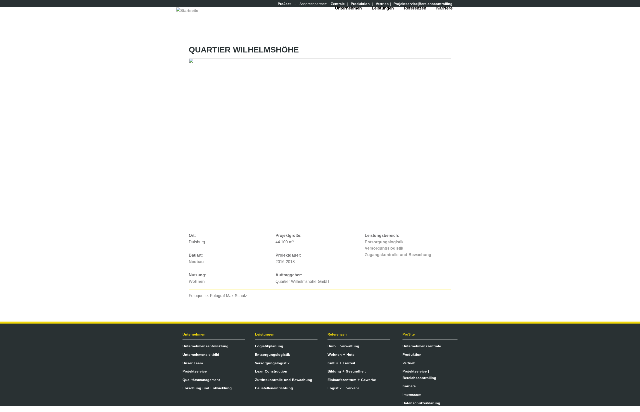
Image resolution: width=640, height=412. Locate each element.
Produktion (412, 355)
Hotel (351, 355)
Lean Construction (271, 371)
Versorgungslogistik (384, 248)
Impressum (411, 395)
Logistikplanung (269, 346)
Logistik (335, 388)
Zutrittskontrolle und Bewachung (283, 380)
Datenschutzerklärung (421, 403)
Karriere (444, 8)
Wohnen (197, 281)
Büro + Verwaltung (343, 346)
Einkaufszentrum (342, 380)
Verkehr (352, 388)
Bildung (334, 371)
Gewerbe (368, 380)
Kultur (333, 363)
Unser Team (192, 363)
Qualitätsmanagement (201, 380)
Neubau (196, 262)
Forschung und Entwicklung (207, 388)
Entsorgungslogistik (384, 242)
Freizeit (349, 363)
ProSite (408, 334)
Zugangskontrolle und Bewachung (398, 255)
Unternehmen (348, 8)
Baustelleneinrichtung (274, 388)
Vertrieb (409, 363)
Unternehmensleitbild (200, 355)
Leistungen (383, 8)
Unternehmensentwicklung (205, 346)
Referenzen (415, 8)
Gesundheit (356, 371)
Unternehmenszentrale (421, 346)
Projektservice (194, 371)
